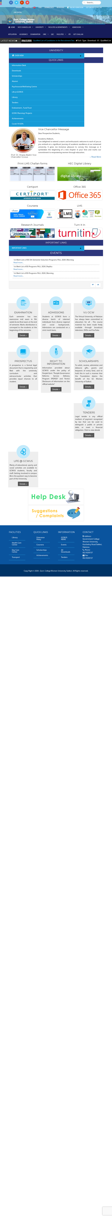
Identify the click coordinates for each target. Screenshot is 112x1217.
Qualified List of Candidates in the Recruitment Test (53, 41)
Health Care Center (16, 544)
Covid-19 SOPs (17, 124)
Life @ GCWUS (17, 92)
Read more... (19, 263)
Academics (23, 34)
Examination (35, 34)
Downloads (49, 7)
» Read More (95, 156)
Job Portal (18, 12)
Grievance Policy (40, 539)
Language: (29, 7)
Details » (23, 335)
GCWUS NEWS (64, 539)
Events (64, 545)
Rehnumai (60, 7)
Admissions (76, 27)
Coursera (40, 545)
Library (15, 97)
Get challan (78, 34)
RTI (70, 34)
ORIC (44, 34)
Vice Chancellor (24, 27)
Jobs (40, 7)
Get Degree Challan (94, 7)
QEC (52, 34)
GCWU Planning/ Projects (22, 113)
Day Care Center (15, 551)
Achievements (17, 119)
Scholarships (17, 76)
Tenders (19, 7)
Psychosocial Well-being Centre (24, 87)
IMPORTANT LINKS (19, 248)
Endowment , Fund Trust (22, 108)
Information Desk (19, 65)
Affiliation (12, 34)
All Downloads (65, 551)
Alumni (15, 81)
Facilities (60, 34)
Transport (16, 557)
